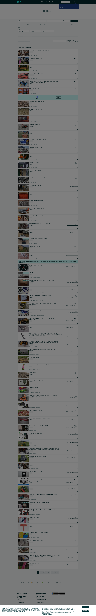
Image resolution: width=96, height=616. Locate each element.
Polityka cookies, (15, 611)
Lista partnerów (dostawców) (47, 614)
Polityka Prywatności (22, 611)
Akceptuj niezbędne (85, 610)
